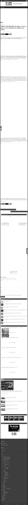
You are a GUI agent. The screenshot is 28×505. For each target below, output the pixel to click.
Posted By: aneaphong (3, 31)
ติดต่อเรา (3, 500)
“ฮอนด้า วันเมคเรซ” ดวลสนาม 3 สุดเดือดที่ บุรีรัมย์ (11, 397)
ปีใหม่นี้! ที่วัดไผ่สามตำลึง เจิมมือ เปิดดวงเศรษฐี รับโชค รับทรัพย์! (8, 209)
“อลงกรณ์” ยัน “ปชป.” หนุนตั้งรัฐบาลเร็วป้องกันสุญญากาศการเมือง (13, 272)
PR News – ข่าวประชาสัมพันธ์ (6, 488)
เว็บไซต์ (1, 292)
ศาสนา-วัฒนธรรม (6, 467)
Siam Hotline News (17, 3)
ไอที (4, 479)
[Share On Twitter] (1, 128)
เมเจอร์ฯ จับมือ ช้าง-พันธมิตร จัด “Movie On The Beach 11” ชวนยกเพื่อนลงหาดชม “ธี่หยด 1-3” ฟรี (14, 322)
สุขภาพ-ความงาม (5, 493)
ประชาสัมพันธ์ (3, 486)
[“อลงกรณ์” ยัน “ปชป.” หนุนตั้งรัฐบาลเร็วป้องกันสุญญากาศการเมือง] (14, 243)
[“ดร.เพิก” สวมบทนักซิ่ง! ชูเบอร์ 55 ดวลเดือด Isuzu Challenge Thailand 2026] (7, 385)
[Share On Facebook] (1, 127)
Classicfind (4, 487)
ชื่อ (1, 287)
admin (24, 225)
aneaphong (7, 225)
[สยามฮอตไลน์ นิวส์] (3, 443)
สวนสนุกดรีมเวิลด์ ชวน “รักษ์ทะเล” (7, 300)
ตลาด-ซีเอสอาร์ (6, 473)
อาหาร (4, 494)
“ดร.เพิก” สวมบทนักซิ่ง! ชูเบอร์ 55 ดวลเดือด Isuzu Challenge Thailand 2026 (11, 391)
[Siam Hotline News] (1, 7)
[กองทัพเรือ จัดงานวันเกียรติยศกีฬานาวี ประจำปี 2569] (3, 405)
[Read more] (27, 1)
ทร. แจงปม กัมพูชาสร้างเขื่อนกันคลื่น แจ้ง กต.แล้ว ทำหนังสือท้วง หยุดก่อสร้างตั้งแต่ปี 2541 (23, 224)
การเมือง (1, 22)
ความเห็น (2, 280)
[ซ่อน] (0, 131)
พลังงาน (5, 480)
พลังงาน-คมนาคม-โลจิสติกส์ (6, 458)
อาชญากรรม (4, 460)
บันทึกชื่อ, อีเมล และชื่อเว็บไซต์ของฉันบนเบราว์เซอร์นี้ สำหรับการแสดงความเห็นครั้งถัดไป (11, 295)
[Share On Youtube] (1, 130)
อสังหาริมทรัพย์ (6, 472)
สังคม (4, 466)
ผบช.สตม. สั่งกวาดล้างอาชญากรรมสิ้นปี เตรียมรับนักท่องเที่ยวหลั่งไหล (19, 211)
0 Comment (8, 31)
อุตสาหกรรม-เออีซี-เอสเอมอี (6, 459)
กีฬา (1, 389)
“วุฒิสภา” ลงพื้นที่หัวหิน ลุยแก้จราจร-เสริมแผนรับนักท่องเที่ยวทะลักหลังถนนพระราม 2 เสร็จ (5, 224)
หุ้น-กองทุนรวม (6, 474)
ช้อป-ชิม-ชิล (4, 495)
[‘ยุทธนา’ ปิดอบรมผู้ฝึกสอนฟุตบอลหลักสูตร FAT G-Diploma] (3, 409)
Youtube (3, 451)
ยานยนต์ (4, 481)
